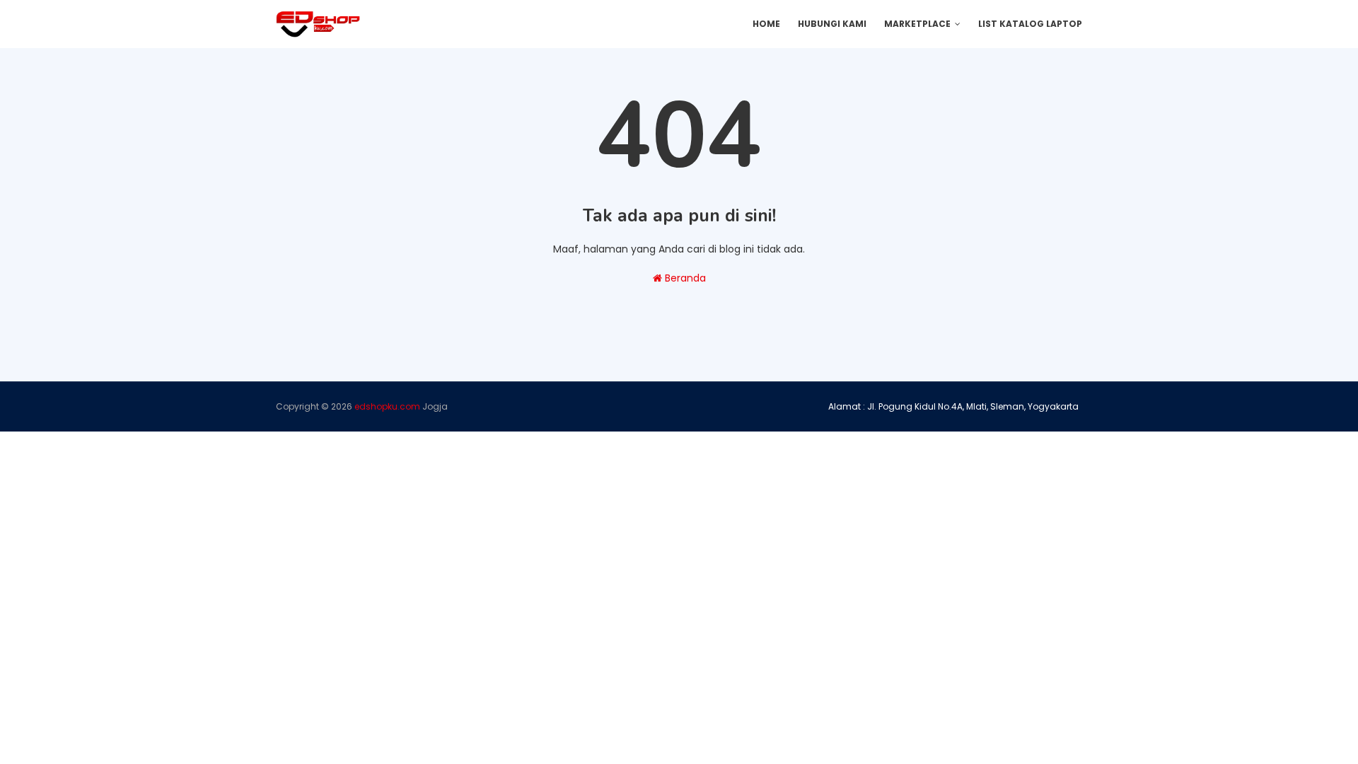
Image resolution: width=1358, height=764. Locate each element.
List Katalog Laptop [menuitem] (1030, 24)
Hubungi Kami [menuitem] (832, 24)
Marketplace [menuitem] (917, 24)
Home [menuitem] (766, 24)
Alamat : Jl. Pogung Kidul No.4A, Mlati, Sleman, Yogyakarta (953, 406)
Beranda (684, 278)
